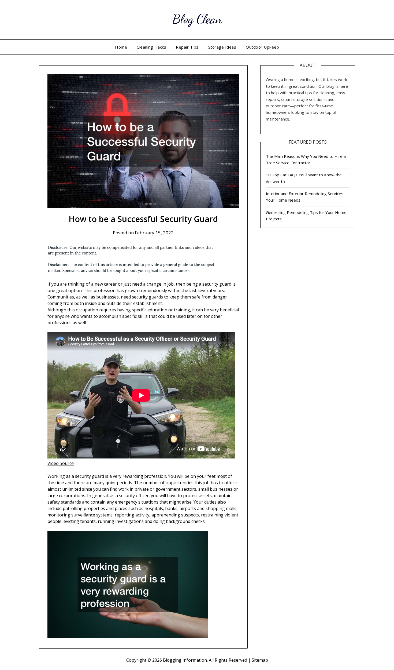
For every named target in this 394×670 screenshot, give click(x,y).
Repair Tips (187, 47)
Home (121, 47)
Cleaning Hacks (151, 47)
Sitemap (260, 660)
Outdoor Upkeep (262, 47)
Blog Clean (197, 19)
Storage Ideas (222, 47)
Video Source (60, 463)
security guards (147, 297)
